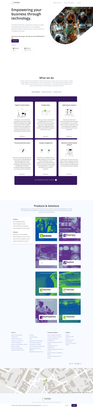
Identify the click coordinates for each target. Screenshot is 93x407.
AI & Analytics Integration (35, 342)
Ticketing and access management (20, 234)
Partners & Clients (69, 340)
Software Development (47, 92)
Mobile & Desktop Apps (17, 348)
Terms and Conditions (70, 343)
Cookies (67, 344)
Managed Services (57, 92)
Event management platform (19, 221)
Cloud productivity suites (17, 340)
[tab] (36, 92)
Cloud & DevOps (33, 337)
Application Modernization (17, 350)
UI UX (30, 339)
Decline (66, 405)
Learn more (45, 405)
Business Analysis (15, 346)
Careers (67, 338)
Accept (74, 405)
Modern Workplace (36, 92)
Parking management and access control (21, 236)
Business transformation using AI (19, 344)
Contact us (51, 180)
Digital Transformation (16, 335)
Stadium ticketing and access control (20, 241)
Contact (79, 2)
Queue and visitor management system (21, 238)
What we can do (57, 2)
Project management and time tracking (21, 228)
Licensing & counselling (35, 344)
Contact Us (15, 40)
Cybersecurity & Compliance (36, 340)
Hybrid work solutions (16, 338)
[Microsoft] (86, 392)
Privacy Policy (68, 341)
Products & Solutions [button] (69, 2)
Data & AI (31, 335)
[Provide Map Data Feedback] (91, 392)
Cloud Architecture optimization (37, 346)
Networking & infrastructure (36, 351)
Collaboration (14, 337)
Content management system (19, 223)
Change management (16, 342)
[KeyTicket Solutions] (15, 3)
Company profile (69, 336)
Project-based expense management (20, 226)
